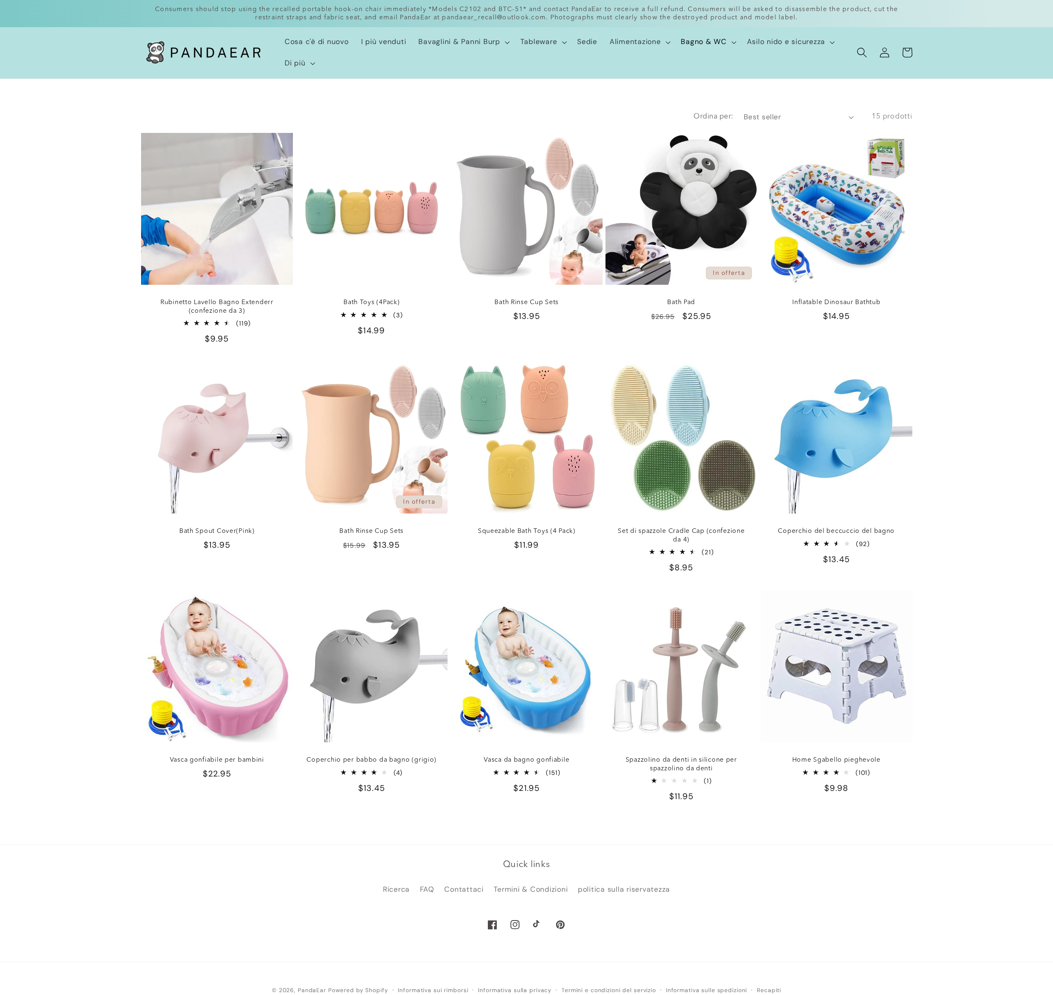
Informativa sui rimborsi (433, 990)
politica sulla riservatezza (624, 889)
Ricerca (396, 889)
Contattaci (464, 889)
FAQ (427, 889)
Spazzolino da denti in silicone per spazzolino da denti (681, 764)
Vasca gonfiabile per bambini (216, 760)
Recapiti (769, 990)
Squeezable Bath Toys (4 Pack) (526, 531)
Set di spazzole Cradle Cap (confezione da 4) (681, 535)
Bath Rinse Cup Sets (526, 302)
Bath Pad (682, 302)
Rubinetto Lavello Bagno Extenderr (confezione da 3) (216, 306)
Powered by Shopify (358, 990)
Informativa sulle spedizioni (706, 990)
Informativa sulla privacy (515, 990)
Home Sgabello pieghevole (836, 760)
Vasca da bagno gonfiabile (526, 760)
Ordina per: (713, 116)
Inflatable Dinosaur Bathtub (836, 302)
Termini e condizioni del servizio (608, 990)
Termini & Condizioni (531, 889)
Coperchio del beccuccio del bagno (836, 531)
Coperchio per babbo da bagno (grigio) (372, 760)
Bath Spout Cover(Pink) (216, 531)
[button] (463, 42)
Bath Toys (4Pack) (371, 302)
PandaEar (312, 990)
